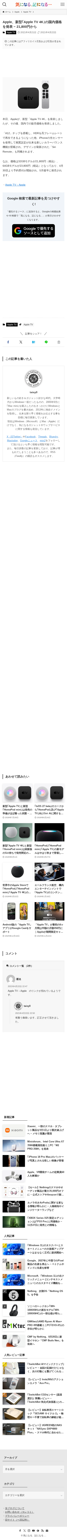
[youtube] (33, 1530)
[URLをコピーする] (58, 342)
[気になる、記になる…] (33, 4)
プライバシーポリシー (17, 1515)
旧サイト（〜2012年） (17, 1519)
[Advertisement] (33, 62)
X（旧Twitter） (15, 436)
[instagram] (29, 1530)
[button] (8, 342)
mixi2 (43, 440)
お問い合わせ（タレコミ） (19, 1512)
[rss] (42, 1530)
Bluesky (53, 436)
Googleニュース (28, 440)
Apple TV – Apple (15, 184)
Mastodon (12, 440)
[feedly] (38, 1530)
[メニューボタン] (62, 4)
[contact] (47, 1530)
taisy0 (33, 392)
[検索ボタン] (4, 4)
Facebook (30, 436)
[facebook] (20, 1530)
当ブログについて (14, 1508)
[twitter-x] (24, 1530)
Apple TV (11, 32)
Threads (42, 436)
